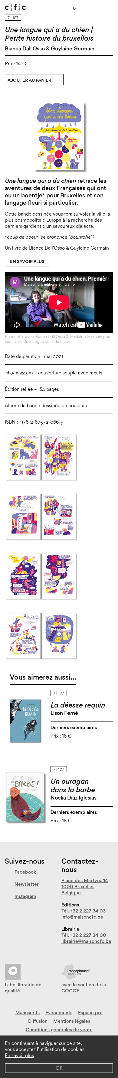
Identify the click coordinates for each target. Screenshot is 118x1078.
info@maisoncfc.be (82, 917)
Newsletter (27, 884)
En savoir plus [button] (19, 1055)
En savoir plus (27, 261)
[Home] (15, 5)
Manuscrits (27, 1012)
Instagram (25, 896)
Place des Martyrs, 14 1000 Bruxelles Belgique (84, 886)
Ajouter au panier (29, 80)
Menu (110, 7)
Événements (58, 1012)
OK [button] (59, 1068)
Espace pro (90, 1012)
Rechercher (96, 7)
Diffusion (38, 1021)
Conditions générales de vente (59, 1029)
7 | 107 (13, 17)
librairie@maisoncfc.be (86, 941)
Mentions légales (71, 1021)
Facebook (25, 872)
